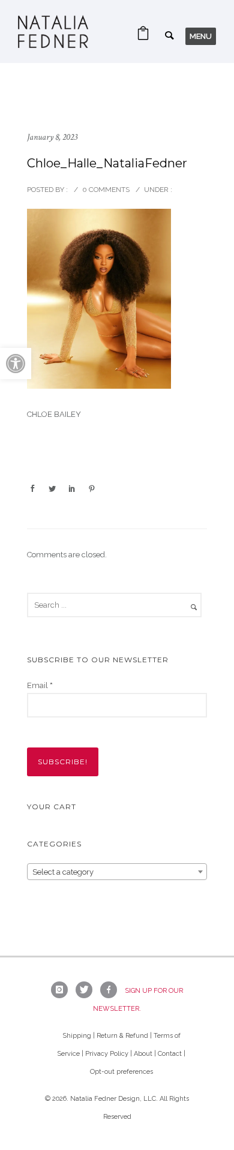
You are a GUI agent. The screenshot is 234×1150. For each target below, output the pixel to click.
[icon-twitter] (87, 989)
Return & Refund (122, 1036)
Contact (170, 1054)
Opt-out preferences (121, 1072)
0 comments (106, 189)
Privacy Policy (106, 1054)
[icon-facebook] (111, 989)
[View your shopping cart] (143, 36)
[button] (15, 363)
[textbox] (117, 872)
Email (40, 685)
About (143, 1054)
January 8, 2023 (52, 137)
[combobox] (117, 871)
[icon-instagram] (62, 989)
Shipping (76, 1036)
